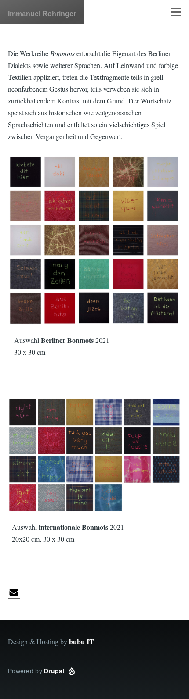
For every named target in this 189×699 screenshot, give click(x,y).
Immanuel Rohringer (42, 14)
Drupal (54, 670)
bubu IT (81, 641)
